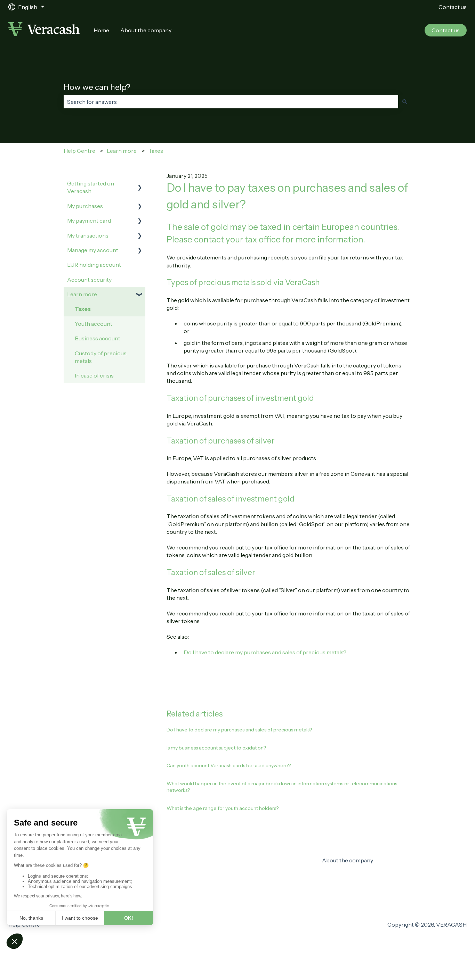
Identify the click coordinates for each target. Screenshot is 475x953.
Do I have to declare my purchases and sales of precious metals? (265, 652)
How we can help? (97, 87)
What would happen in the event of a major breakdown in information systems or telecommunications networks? (282, 787)
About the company (145, 30)
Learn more (122, 150)
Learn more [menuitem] (82, 294)
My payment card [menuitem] (89, 220)
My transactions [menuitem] (87, 235)
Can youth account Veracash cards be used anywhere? (229, 765)
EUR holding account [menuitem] (94, 264)
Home (101, 30)
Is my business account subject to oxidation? (216, 748)
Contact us (452, 6)
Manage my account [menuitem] (92, 250)
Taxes (155, 150)
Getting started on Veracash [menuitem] (90, 187)
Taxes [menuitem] (83, 308)
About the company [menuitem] (347, 860)
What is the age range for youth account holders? (223, 808)
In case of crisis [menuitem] (94, 375)
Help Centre (79, 150)
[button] (139, 184)
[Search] (404, 101)
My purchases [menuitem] (85, 205)
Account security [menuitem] (89, 279)
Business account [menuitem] (97, 338)
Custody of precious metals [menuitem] (101, 357)
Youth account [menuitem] (93, 323)
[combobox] (231, 101)
